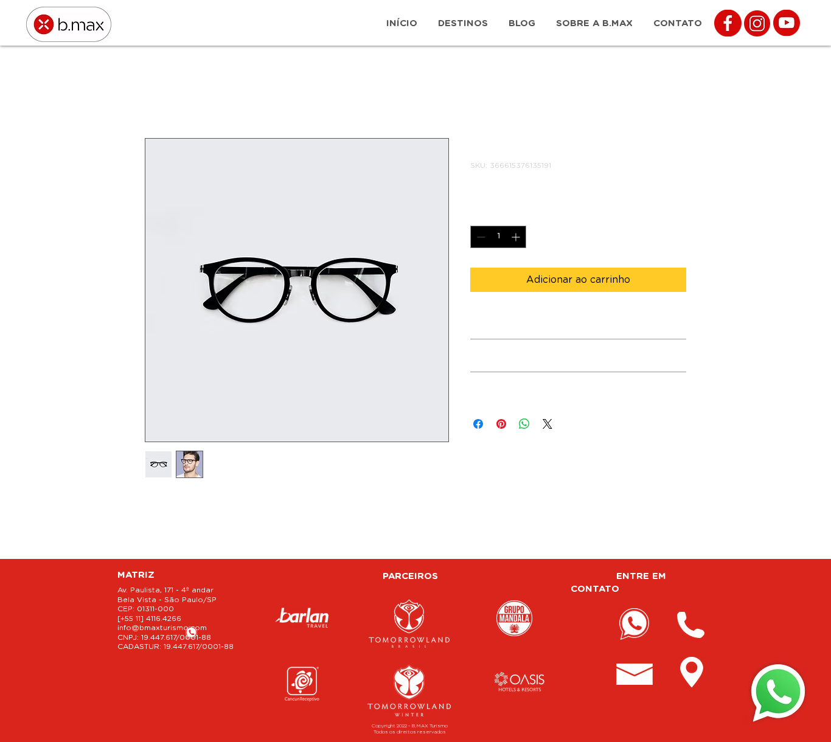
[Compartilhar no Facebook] (478, 424)
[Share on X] (547, 424)
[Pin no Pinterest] (501, 424)
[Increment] (516, 237)
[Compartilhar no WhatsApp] (524, 424)
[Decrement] (479, 237)
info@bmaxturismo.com (162, 627)
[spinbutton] (498, 237)
